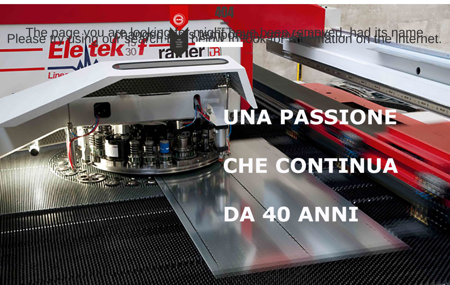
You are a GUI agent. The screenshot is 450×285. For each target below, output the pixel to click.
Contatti (179, 47)
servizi (179, 44)
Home (179, 40)
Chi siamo (179, 42)
